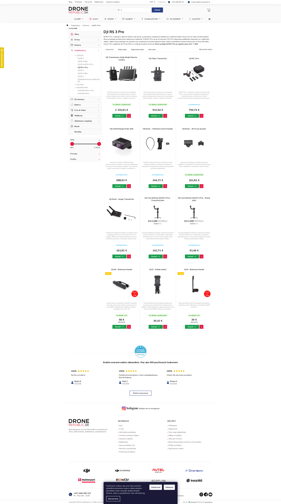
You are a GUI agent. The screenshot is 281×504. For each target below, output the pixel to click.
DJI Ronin (80, 55)
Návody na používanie (127, 448)
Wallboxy (78, 115)
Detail (117, 116)
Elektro (77, 105)
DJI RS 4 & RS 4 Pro (85, 64)
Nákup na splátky (175, 435)
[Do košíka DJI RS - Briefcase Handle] (129, 327)
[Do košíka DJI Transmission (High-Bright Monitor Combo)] (129, 116)
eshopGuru (208, 502)
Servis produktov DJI (126, 445)
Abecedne (152, 49)
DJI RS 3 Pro (83, 67)
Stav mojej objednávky (177, 432)
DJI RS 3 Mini (83, 73)
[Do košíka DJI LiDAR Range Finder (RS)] (129, 186)
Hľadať (157, 10)
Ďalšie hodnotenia (140, 393)
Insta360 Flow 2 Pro (86, 90)
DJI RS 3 (81, 70)
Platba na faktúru (175, 445)
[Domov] (68, 25)
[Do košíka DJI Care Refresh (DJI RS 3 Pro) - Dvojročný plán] (165, 256)
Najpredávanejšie (137, 49)
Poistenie (78, 2)
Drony (77, 39)
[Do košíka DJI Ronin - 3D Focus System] (201, 186)
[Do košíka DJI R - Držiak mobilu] (165, 327)
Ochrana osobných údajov (129, 435)
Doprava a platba (112, 2)
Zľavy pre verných (175, 439)
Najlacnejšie (122, 49)
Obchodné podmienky (127, 432)
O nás (121, 429)
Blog (70, 2)
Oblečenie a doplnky (83, 121)
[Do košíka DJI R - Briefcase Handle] (201, 327)
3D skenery (79, 99)
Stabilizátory (80, 50)
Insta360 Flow (82, 87)
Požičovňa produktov (127, 452)
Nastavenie (113, 499)
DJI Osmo (80, 84)
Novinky (77, 132)
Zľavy (76, 34)
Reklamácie (99, 2)
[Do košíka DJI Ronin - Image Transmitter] (129, 256)
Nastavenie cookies (176, 448)
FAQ (120, 426)
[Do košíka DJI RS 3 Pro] (201, 116)
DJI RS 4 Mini (83, 61)
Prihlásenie (172, 426)
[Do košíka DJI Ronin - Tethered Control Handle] (165, 186)
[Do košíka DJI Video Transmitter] (165, 116)
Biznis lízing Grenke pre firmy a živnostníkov (184, 442)
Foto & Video (80, 110)
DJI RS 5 (81, 58)
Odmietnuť (155, 487)
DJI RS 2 (81, 76)
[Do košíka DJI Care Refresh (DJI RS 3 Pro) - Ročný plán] (201, 256)
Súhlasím (169, 487)
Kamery (77, 45)
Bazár (77, 126)
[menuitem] (78, 19)
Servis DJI (88, 2)
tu (144, 493)
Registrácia (172, 429)
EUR (151, 2)
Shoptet (193, 502)
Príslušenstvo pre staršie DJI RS (88, 80)
